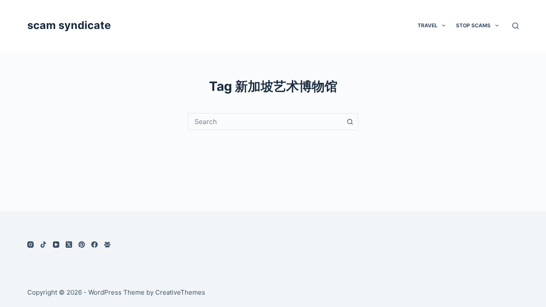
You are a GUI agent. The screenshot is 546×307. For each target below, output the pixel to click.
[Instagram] (30, 244)
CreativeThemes (180, 292)
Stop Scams (473, 25)
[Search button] (350, 121)
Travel (428, 25)
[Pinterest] (81, 244)
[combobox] (265, 121)
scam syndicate (69, 25)
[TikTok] (43, 244)
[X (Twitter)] (69, 244)
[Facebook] (94, 244)
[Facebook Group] (107, 244)
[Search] (515, 26)
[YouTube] (56, 244)
